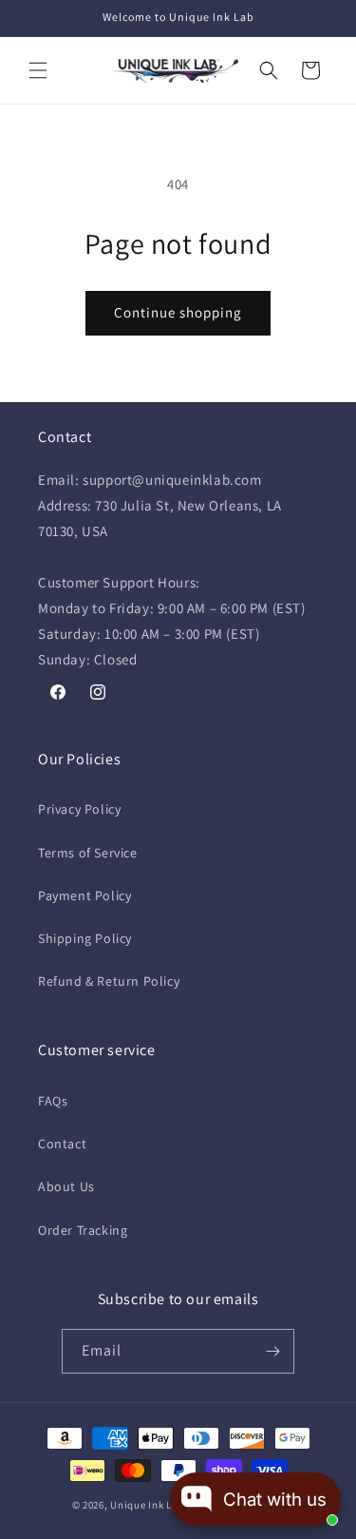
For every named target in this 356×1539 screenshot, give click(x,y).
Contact (62, 1143)
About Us (66, 1186)
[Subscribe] (272, 1351)
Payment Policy (84, 895)
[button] (38, 70)
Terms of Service (88, 852)
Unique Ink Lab (147, 1504)
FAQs (52, 1100)
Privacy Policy (79, 809)
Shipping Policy (85, 938)
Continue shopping (178, 312)
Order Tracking (82, 1230)
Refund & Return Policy (108, 981)
